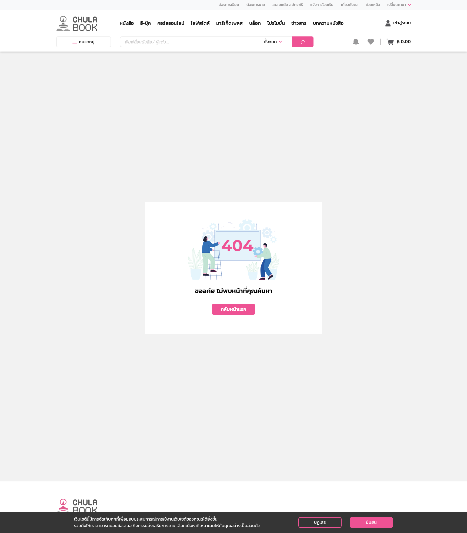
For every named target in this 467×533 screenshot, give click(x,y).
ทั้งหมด (270, 41)
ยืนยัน (371, 522)
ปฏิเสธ (320, 522)
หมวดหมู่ (87, 41)
